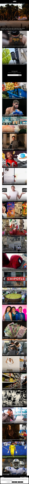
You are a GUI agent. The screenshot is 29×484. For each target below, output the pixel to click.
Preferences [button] (11, 480)
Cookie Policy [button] (23, 479)
